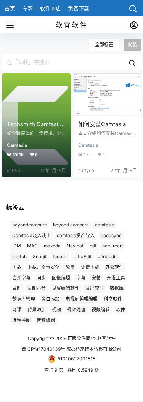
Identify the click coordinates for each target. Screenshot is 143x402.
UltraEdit (82, 256)
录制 (16, 288)
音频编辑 (46, 320)
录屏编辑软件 (65, 288)
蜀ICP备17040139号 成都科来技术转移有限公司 (71, 349)
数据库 (117, 288)
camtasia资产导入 (76, 235)
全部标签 (104, 44)
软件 (120, 309)
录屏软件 (94, 288)
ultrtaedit (107, 256)
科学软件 (113, 299)
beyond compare (71, 225)
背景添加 (36, 309)
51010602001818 (76, 358)
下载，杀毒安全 (43, 267)
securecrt (113, 246)
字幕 (80, 278)
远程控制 (21, 320)
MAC (32, 246)
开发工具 (116, 278)
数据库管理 (23, 299)
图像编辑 (61, 278)
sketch (19, 256)
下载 (16, 267)
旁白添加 (50, 299)
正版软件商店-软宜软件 (91, 338)
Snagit (40, 256)
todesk (60, 256)
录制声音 (36, 288)
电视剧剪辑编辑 (82, 299)
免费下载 (90, 267)
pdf (93, 246)
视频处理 (76, 309)
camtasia (104, 225)
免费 (70, 267)
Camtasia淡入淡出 (31, 235)
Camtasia (17, 145)
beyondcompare (29, 225)
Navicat (75, 246)
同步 (41, 278)
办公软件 (114, 267)
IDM (16, 246)
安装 (96, 278)
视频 (56, 309)
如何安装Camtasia (102, 124)
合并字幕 (21, 278)
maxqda (52, 246)
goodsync (111, 235)
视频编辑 (101, 309)
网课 (16, 309)
